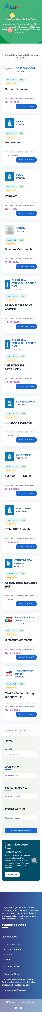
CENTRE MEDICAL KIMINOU (23, 562)
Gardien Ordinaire (16, 89)
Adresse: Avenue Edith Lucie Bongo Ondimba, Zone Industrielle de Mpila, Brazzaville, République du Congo (18, 982)
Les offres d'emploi (12, 949)
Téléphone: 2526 (11, 974)
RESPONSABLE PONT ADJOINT (18, 307)
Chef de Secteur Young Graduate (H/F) (19, 695)
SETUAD (20, 228)
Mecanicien (12, 142)
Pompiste (11, 196)
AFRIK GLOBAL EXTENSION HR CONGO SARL (24, 283)
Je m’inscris (12, 874)
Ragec (19, 121)
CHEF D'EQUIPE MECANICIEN (14, 367)
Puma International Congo (24, 619)
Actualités (8, 954)
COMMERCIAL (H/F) (17, 529)
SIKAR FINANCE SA (25, 68)
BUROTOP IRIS (23, 455)
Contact (7, 959)
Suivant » (21, 730)
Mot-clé (8, 749)
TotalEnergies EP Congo (24, 672)
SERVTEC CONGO (25, 401)
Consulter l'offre (26, 106)
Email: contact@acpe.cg (15, 990)
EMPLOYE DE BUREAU (18, 476)
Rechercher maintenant (21, 830)
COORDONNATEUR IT (18, 422)
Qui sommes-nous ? (13, 944)
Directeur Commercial (19, 249)
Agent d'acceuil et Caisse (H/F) (21, 584)
